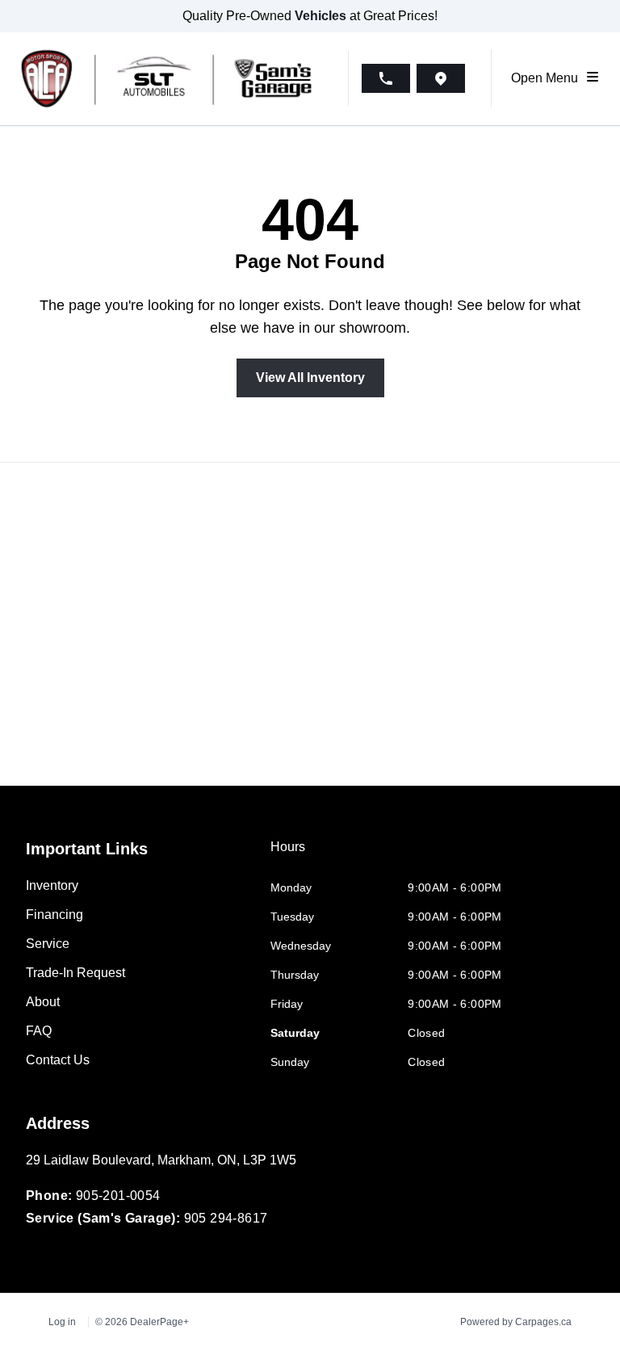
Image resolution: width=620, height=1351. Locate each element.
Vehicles (320, 16)
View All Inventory (310, 377)
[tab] (287, 855)
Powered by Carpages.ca (516, 1322)
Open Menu (547, 78)
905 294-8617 (226, 1218)
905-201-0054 (118, 1195)
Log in (62, 1322)
